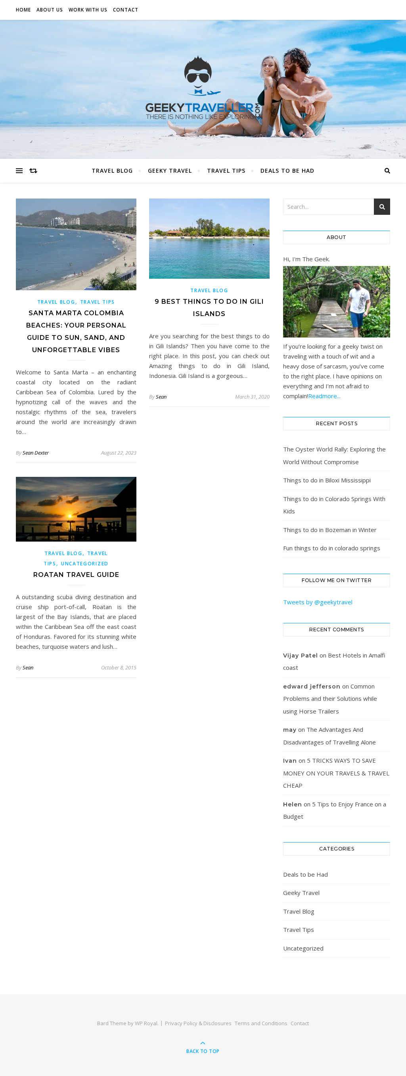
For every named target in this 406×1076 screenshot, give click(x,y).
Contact (125, 9)
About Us (49, 9)
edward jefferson (312, 686)
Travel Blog (112, 170)
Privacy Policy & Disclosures (198, 1023)
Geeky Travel (170, 170)
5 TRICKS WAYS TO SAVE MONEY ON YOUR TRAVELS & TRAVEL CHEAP (336, 772)
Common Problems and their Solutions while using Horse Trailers (330, 698)
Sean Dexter (36, 452)
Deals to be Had (287, 170)
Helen (292, 804)
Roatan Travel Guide (76, 574)
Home (23, 9)
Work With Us (88, 9)
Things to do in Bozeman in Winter (330, 530)
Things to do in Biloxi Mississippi (327, 480)
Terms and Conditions (261, 1023)
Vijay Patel (300, 655)
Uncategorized (85, 563)
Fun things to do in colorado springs (331, 548)
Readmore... (324, 396)
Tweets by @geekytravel (317, 602)
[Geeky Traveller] (203, 87)
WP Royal (146, 1023)
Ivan (290, 760)
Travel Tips (226, 170)
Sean (161, 396)
